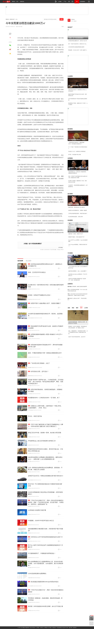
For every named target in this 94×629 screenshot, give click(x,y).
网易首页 (13, 1)
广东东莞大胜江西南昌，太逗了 (40, 363)
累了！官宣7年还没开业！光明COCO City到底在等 (78, 43)
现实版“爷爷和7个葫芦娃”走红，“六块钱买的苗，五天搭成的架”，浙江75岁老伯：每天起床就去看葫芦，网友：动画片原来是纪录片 (45, 381)
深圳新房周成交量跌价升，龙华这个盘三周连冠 (78, 40)
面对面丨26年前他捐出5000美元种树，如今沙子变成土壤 (45, 606)
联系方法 (42, 627)
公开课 (86, 307)
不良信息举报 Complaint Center (62, 627)
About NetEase (32, 627)
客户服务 (50, 627)
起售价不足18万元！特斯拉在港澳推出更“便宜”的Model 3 (45, 476)
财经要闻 (70, 129)
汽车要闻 (70, 253)
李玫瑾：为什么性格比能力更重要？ (76, 310)
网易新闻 (73, 19)
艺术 (81, 307)
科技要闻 (70, 220)
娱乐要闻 (70, 193)
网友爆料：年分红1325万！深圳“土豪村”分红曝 (78, 50)
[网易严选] (65, 1)
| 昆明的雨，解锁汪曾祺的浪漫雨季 (77, 286)
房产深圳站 (61, 247)
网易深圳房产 (12, 19)
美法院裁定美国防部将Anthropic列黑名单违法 (44, 581)
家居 (73, 307)
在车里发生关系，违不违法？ (40, 371)
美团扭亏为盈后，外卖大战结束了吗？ (76, 236)
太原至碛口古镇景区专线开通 (37, 510)
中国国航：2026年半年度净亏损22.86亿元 (41, 520)
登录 (77, 1)
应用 (17, 1)
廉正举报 (70, 627)
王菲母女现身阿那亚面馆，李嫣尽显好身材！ (78, 213)
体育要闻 (70, 158)
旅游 (69, 307)
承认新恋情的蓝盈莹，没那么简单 (75, 216)
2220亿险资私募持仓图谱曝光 (37, 573)
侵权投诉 (74, 627)
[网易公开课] (60, 1)
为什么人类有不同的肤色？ (74, 316)
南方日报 (20, 26)
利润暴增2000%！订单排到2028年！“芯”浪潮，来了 (44, 397)
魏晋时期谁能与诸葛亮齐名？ (74, 320)
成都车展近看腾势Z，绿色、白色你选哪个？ (77, 271)
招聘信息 (46, 627)
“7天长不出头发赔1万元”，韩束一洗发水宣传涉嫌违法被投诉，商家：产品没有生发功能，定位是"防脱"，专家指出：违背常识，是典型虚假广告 (45, 502)
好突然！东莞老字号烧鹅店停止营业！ (39, 295)
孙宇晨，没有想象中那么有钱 (74, 154)
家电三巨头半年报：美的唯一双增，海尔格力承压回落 (44, 432)
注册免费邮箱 (82, 1)
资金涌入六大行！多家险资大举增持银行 (77, 151)
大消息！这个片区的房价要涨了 (33, 243)
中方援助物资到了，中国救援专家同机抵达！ (42, 553)
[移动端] (56, 1)
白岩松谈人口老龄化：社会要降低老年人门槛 (78, 313)
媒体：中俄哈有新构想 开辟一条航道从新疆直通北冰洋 (45, 353)
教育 (77, 307)
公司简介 (37, 627)
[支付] (69, 1)
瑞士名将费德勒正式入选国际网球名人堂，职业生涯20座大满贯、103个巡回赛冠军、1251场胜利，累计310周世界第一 (45, 563)
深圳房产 (70, 27)
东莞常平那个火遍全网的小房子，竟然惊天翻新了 (46, 303)
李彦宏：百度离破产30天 (73, 323)
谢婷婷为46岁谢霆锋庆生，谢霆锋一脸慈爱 (77, 210)
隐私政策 (54, 627)
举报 (63, 26)
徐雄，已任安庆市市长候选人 (37, 272)
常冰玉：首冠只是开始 (35, 416)
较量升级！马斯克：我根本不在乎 (75, 233)
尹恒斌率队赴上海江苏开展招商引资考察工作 (42, 441)
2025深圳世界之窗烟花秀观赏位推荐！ (76, 47)
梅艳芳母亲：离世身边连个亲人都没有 (76, 207)
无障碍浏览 (22, 1)
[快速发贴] (10, 34)
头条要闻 (70, 76)
